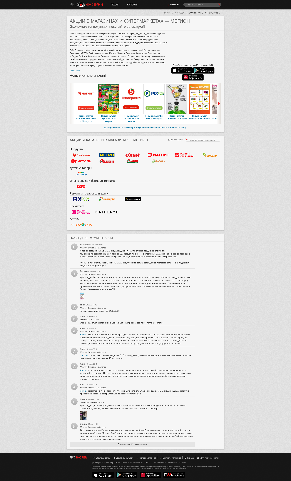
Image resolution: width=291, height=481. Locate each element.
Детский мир (81, 174)
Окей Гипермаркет (133, 155)
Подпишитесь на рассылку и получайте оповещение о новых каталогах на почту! (146, 127)
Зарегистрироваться (209, 12)
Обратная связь (102, 457)
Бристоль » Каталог (89, 319)
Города (190, 457)
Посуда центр (133, 199)
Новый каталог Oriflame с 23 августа (177, 117)
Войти (192, 12)
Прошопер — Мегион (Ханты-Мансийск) (86, 4)
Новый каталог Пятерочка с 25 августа (131, 118)
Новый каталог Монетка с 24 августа (199, 117)
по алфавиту (176, 140)
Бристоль (81, 161)
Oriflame (107, 212)
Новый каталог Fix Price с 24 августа (154, 117)
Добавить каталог (124, 457)
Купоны (132, 4)
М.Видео (81, 187)
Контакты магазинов (171, 457)
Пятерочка (81, 155)
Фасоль (158, 161)
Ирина (83, 369)
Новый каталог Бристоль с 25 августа (108, 118)
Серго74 (84, 355)
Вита (81, 225)
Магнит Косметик (81, 212)
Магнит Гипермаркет (184, 155)
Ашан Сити (133, 161)
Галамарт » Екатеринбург (92, 402)
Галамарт (107, 199)
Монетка (210, 155)
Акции (115, 4)
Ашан (107, 161)
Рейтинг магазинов (147, 457)
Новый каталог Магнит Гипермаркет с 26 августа (86, 118)
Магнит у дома (158, 155)
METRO (107, 155)
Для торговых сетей (209, 457)
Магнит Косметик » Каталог (93, 247)
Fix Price (81, 199)
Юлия (83, 334)
